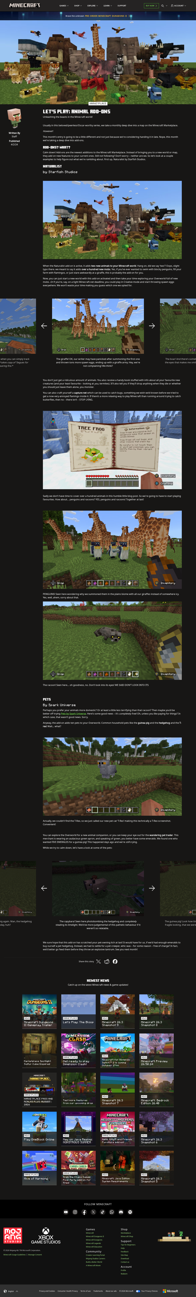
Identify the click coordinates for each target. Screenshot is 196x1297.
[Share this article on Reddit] (106, 961)
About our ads (111, 1291)
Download (125, 1258)
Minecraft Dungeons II (95, 1236)
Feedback (124, 1251)
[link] (66, 1212)
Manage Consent (35, 1255)
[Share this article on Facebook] (115, 961)
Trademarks (98, 1291)
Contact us (125, 1262)
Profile (123, 1270)
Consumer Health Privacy (68, 1291)
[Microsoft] (170, 1291)
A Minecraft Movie (93, 1265)
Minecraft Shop (127, 1236)
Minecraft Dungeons (94, 1240)
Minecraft (90, 1233)
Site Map (124, 1255)
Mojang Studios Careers (95, 1258)
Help (123, 1248)
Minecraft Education (94, 1247)
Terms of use (85, 1291)
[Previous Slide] (44, 326)
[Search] (165, 5)
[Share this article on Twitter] (98, 961)
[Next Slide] (152, 326)
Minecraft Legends (93, 1243)
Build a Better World (94, 1262)
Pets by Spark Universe (73, 713)
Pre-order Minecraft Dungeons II (106, 16)
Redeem (124, 1274)
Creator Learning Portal (95, 1255)
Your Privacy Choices (149, 1291)
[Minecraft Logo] (24, 5)
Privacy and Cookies (47, 1291)
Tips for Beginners (128, 1245)
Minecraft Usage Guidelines (14, 1255)
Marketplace (126, 1233)
